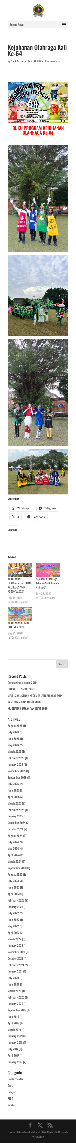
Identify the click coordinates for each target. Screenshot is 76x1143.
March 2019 (14, 1029)
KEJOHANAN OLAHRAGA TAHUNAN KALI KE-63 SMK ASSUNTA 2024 (19, 585)
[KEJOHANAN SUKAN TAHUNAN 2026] (20, 614)
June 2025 (13, 790)
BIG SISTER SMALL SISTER (22, 689)
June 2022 (13, 919)
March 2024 (14, 861)
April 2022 (14, 932)
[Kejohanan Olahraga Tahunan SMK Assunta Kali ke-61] (48, 570)
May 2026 (13, 745)
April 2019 (13, 1023)
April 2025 (14, 796)
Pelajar (12, 1092)
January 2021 (15, 971)
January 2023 (15, 906)
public (11, 1105)
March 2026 (14, 751)
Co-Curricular (53, 61)
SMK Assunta (18, 61)
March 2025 (14, 803)
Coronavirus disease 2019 (22, 682)
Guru (10, 1085)
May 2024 (13, 848)
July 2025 (13, 783)
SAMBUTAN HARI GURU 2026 (24, 702)
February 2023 (16, 900)
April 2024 (14, 855)
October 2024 (15, 829)
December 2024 (17, 822)
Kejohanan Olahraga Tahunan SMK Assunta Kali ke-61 (47, 583)
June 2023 (13, 887)
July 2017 (13, 1049)
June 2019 (13, 1016)
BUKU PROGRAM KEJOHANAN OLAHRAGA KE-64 (38, 130)
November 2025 (17, 771)
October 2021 (15, 958)
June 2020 (13, 984)
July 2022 (13, 913)
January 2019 (15, 1036)
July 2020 (13, 977)
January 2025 (15, 816)
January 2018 (15, 1042)
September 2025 (17, 777)
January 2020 (15, 1003)
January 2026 (15, 764)
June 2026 (13, 738)
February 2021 (16, 965)
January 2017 (15, 1062)
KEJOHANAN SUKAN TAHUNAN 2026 (18, 624)
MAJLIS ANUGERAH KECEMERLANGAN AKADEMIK (35, 695)
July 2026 (13, 732)
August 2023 (15, 874)
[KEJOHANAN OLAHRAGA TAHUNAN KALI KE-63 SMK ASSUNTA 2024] (20, 570)
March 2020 (14, 990)
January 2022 (15, 945)
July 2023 (13, 880)
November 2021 (16, 952)
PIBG (10, 1098)
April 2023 (14, 893)
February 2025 (16, 809)
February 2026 (16, 758)
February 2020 (16, 997)
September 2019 (17, 1010)
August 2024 (15, 835)
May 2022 (13, 926)
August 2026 (15, 725)
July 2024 (13, 842)
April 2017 (13, 1055)
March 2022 (14, 939)
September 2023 (17, 868)
